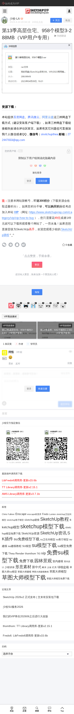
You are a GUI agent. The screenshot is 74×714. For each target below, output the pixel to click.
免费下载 (26, 561)
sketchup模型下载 (42, 526)
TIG (38, 553)
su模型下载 (44, 545)
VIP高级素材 (10, 316)
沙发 (49, 567)
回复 (70, 363)
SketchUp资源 (30, 533)
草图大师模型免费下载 (58, 578)
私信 (67, 20)
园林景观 (43, 560)
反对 (18, 363)
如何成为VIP (12, 3)
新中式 (36, 567)
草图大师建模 (24, 571)
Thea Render (16, 553)
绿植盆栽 (63, 567)
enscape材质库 (34, 514)
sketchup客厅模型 (15, 520)
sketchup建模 (31, 519)
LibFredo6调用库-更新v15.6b (19, 480)
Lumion (52, 514)
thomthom (30, 553)
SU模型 (26, 546)
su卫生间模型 (47, 539)
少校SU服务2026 (13, 606)
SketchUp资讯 (53, 533)
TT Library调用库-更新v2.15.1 (20, 487)
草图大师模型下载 (24, 577)
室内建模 (58, 561)
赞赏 (37, 264)
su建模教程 (14, 546)
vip (43, 553)
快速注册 (42, 388)
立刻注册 (42, 181)
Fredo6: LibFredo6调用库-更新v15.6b (25, 635)
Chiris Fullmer (8, 514)
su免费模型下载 (26, 539)
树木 (44, 567)
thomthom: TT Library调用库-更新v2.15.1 (27, 626)
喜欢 (11, 363)
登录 (29, 181)
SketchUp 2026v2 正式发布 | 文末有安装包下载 (31, 597)
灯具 (54, 567)
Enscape (20, 514)
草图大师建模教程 (40, 572)
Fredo (45, 514)
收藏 (69, 245)
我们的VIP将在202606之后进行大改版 (25, 616)
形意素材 (23, 566)
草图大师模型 (58, 571)
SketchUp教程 (54, 519)
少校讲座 (10, 567)
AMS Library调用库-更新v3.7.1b (21, 493)
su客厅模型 (62, 539)
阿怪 (11, 351)
